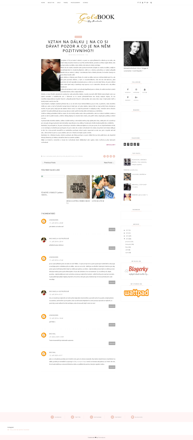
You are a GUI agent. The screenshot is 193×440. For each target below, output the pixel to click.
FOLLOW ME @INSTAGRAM (19, 430)
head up (59, 156)
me (67, 156)
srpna (127, 252)
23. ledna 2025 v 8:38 (56, 337)
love (63, 156)
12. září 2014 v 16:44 (56, 318)
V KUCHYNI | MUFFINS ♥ (139, 174)
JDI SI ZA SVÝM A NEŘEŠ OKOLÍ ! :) (78, 202)
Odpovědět (112, 229)
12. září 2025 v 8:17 (55, 355)
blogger (78, 37)
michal (52, 334)
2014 (127, 239)
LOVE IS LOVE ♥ (98, 201)
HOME (43, 2)
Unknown (53, 220)
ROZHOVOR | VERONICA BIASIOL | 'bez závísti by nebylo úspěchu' (139, 162)
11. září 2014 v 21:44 (56, 260)
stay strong (79, 156)
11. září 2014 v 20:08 (56, 223)
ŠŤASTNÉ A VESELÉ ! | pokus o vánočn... (52, 193)
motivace (71, 156)
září (126, 250)
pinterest (127, 100)
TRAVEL (66, 2)
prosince (128, 241)
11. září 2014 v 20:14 (56, 241)
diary (54, 156)
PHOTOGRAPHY (75, 2)
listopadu (128, 244)
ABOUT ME (51, 2)
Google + (136, 100)
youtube (144, 92)
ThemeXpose (101, 437)
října (126, 247)
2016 (127, 233)
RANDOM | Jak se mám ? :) (140, 195)
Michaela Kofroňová (77, 55)
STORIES (85, 2)
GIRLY (59, 2)
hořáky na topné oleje (79, 361)
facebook (127, 92)
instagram (136, 92)
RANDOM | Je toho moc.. (131, 170)
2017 (127, 230)
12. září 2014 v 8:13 (55, 294)
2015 (127, 236)
